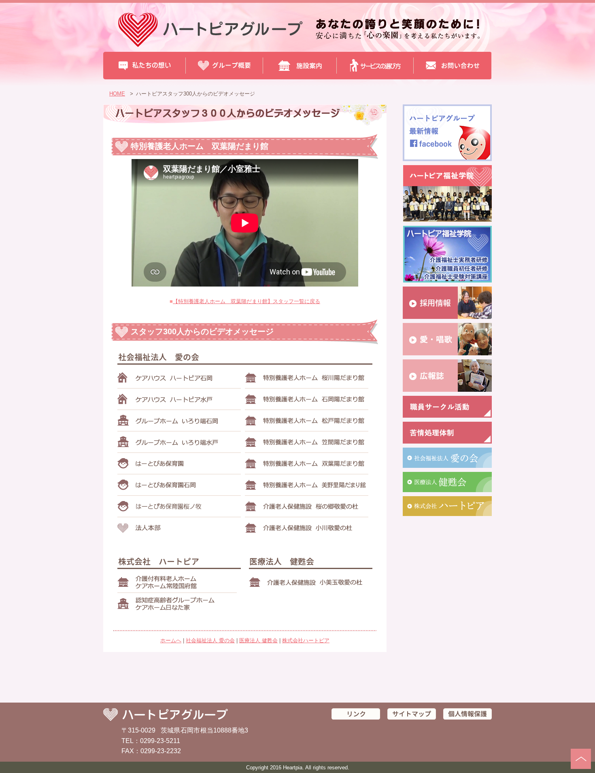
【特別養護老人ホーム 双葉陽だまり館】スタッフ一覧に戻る (246, 301)
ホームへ (170, 640)
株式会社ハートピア (305, 640)
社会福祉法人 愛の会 (210, 640)
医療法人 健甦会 (258, 640)
